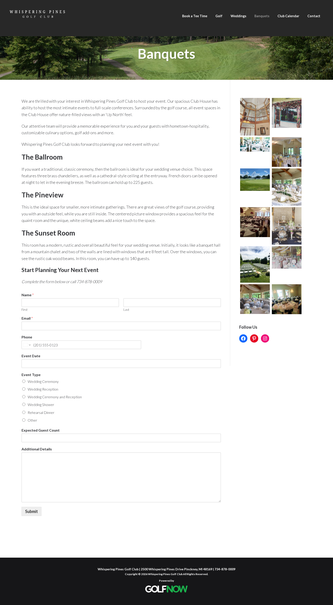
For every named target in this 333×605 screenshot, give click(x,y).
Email (27, 318)
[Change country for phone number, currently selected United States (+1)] (27, 344)
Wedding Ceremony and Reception (55, 397)
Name (28, 295)
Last (126, 309)
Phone (27, 337)
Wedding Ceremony (43, 381)
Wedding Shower (41, 404)
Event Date (31, 356)
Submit (31, 511)
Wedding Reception (43, 389)
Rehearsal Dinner (41, 412)
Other (32, 420)
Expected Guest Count (41, 430)
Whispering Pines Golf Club (37, 20)
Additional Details (37, 449)
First (24, 309)
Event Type (31, 374)
